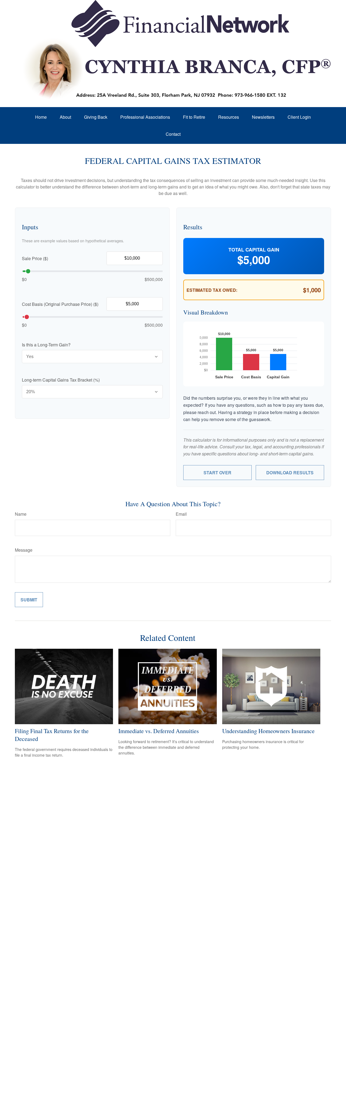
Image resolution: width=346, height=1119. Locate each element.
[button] (41, 116)
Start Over (217, 472)
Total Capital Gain (253, 249)
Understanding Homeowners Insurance (268, 731)
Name (20, 514)
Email (181, 514)
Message (23, 550)
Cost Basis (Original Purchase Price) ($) (60, 304)
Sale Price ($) (35, 258)
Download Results (290, 472)
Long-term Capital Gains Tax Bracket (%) (61, 380)
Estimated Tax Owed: (212, 290)
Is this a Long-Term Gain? (46, 345)
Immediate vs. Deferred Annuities (158, 731)
